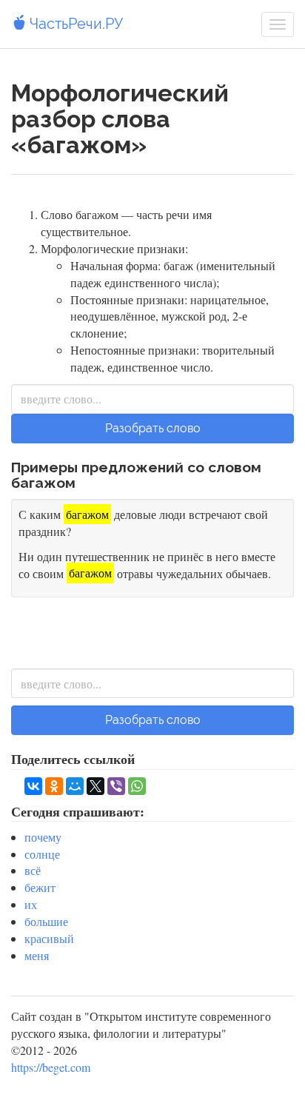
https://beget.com (50, 1067)
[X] (95, 786)
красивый (49, 938)
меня (36, 955)
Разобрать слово (153, 428)
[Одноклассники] (54, 786)
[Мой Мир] (75, 786)
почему (42, 837)
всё (32, 870)
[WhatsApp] (137, 786)
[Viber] (116, 786)
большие (46, 921)
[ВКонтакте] (33, 786)
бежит (40, 887)
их (30, 904)
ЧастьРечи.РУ (74, 24)
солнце (42, 854)
